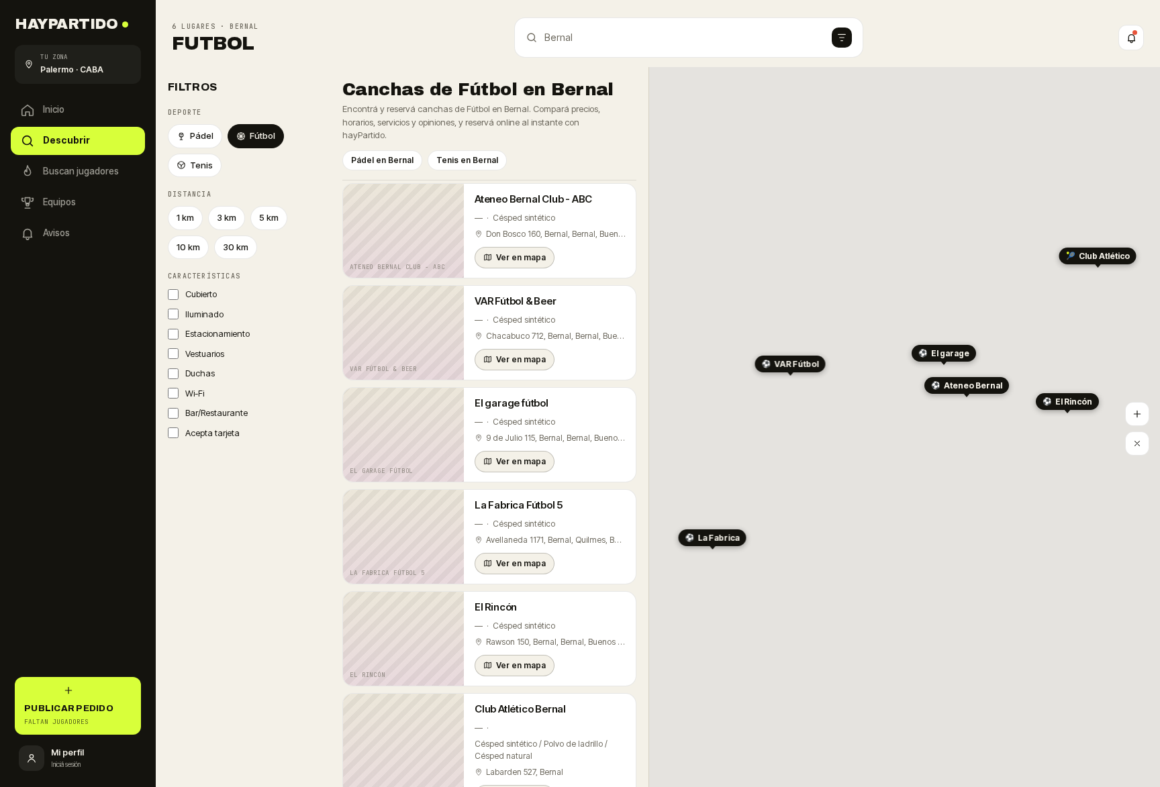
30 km (235, 247)
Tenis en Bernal (467, 160)
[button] (966, 387)
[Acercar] (1137, 414)
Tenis (201, 165)
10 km (188, 247)
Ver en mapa (521, 257)
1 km (185, 217)
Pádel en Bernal (382, 160)
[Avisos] (1131, 37)
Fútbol (262, 135)
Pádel (201, 135)
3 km (226, 217)
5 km (269, 217)
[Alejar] (1137, 443)
